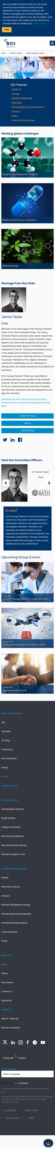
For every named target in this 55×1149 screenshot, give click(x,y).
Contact (22, 1058)
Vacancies (6, 1001)
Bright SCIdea (8, 818)
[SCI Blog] (35, 1042)
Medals (4, 878)
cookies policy (39, 23)
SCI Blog (5, 740)
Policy (14, 116)
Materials (16, 103)
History (4, 973)
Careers (15, 111)
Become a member (10, 1028)
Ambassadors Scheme (12, 809)
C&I (3, 722)
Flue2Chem (7, 750)
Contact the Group (27, 416)
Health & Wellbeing (21, 98)
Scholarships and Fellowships (16, 914)
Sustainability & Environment (27, 107)
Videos (4, 768)
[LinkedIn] (13, 1042)
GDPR (31, 1118)
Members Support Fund (13, 854)
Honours (5, 896)
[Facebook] (27, 1042)
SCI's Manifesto (9, 758)
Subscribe (8, 1058)
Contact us (6, 991)
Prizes (4, 941)
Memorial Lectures (10, 887)
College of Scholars (11, 827)
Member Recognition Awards (15, 905)
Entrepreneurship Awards (14, 923)
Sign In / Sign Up (9, 1019)
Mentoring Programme (12, 836)
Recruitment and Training (14, 845)
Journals (5, 731)
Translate (23, 1083)
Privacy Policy (13, 1118)
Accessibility (9, 1110)
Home (3, 53)
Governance (7, 982)
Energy (15, 94)
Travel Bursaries (9, 932)
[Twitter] (5, 1043)
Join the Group (27, 430)
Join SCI (27, 423)
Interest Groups (15, 53)
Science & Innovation (23, 120)
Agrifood (16, 89)
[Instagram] (20, 1042)
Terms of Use (31, 1110)
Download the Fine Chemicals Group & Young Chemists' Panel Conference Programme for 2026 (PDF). (26, 402)
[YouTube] (43, 1042)
